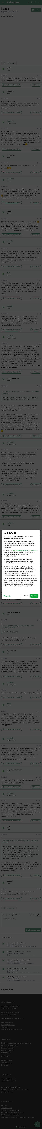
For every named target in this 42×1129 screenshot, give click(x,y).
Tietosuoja (7, 596)
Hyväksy (34, 596)
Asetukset (25, 596)
